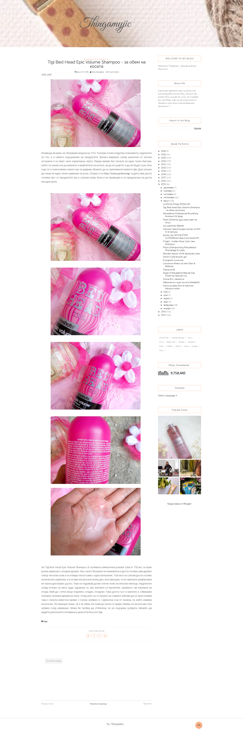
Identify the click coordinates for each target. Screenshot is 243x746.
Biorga (181, 342)
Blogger (187, 503)
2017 (163, 177)
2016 (163, 181)
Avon (161, 342)
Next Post (147, 703)
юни (166, 295)
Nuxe (186, 346)
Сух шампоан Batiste (173, 225)
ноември (168, 191)
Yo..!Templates (115, 724)
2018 (163, 174)
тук (135, 169)
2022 (163, 161)
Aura (190, 338)
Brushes (191, 342)
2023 (163, 157)
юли (166, 292)
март (166, 302)
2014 (163, 311)
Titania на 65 (169, 269)
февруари (169, 305)
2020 (164, 167)
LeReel (169, 346)
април (167, 298)
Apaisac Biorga (178, 338)
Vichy (161, 350)
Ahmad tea (163, 338)
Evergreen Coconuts (173, 260)
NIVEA (178, 346)
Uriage (194, 346)
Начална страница (98, 703)
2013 (163, 315)
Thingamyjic (105, 24)
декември (169, 187)
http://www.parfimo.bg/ (117, 173)
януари (167, 308)
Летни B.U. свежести (173, 279)
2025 (163, 151)
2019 (163, 171)
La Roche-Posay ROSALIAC (176, 204)
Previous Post (47, 703)
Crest (161, 346)
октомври (169, 194)
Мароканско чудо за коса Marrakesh (181, 282)
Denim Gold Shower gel (174, 257)
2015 (163, 184)
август (167, 201)
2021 (163, 164)
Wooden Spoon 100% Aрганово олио (181, 253)
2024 (164, 154)
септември (169, 197)
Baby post (171, 342)
